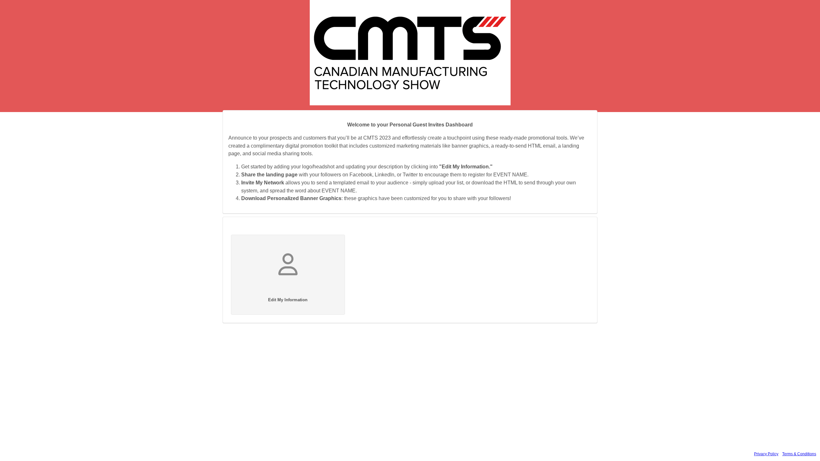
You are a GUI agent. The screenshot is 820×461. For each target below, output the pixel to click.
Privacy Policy (766, 454)
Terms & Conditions (799, 454)
